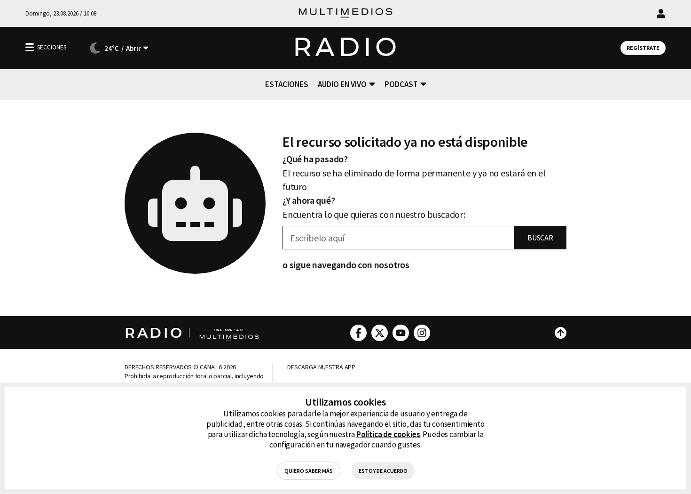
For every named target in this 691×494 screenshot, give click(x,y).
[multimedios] (345, 13)
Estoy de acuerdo (383, 470)
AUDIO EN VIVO (342, 84)
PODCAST (401, 84)
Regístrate (643, 47)
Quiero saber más (308, 470)
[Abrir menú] (29, 47)
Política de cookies (388, 434)
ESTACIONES (286, 84)
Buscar (540, 237)
